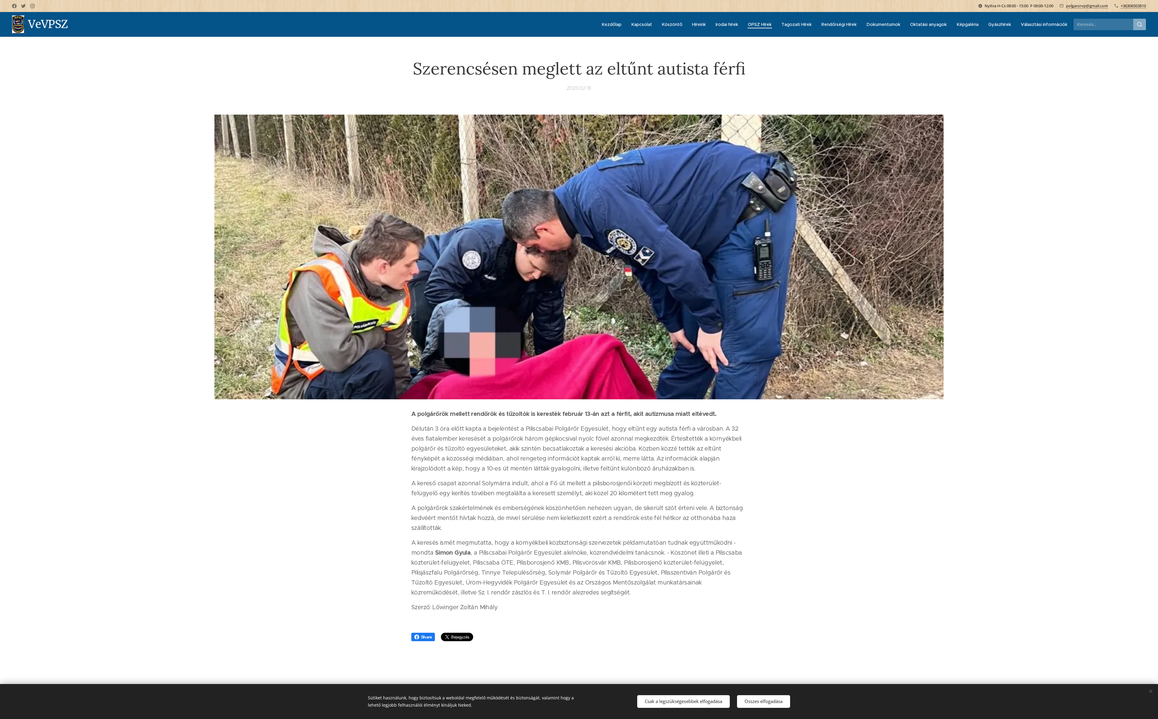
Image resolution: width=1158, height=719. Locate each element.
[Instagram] (32, 6)
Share (426, 637)
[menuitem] (613, 24)
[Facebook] (14, 6)
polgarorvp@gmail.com (1087, 5)
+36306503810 (1133, 5)
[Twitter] (23, 6)
